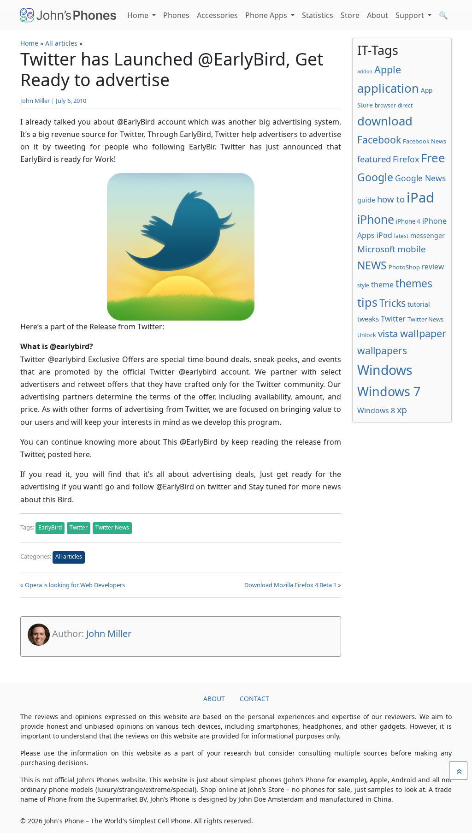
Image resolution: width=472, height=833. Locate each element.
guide (366, 200)
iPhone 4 (408, 221)
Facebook (379, 139)
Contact (254, 698)
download (385, 121)
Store (350, 15)
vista (388, 333)
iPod (384, 235)
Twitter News (112, 527)
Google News (420, 178)
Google (375, 177)
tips (367, 302)
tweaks (368, 318)
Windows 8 (376, 410)
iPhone (375, 219)
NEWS (372, 265)
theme (382, 285)
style (363, 285)
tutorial (418, 304)
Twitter (79, 527)
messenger (427, 235)
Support (410, 15)
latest (401, 235)
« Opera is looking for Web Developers (72, 585)
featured (374, 159)
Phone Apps (267, 15)
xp (402, 410)
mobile (411, 249)
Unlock (366, 335)
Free (433, 157)
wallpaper (423, 333)
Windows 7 (388, 391)
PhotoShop (404, 267)
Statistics (317, 15)
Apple (387, 69)
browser (385, 105)
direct (405, 105)
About (377, 15)
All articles (61, 43)
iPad (420, 197)
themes (413, 283)
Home (138, 15)
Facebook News (424, 141)
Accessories (217, 15)
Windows (385, 370)
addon (364, 71)
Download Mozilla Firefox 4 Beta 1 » (292, 585)
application (388, 88)
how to (391, 199)
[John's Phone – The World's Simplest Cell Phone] (68, 15)
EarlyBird (50, 527)
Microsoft (376, 249)
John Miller (35, 100)
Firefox (406, 159)
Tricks (392, 302)
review (433, 267)
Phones (176, 15)
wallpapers (382, 350)
